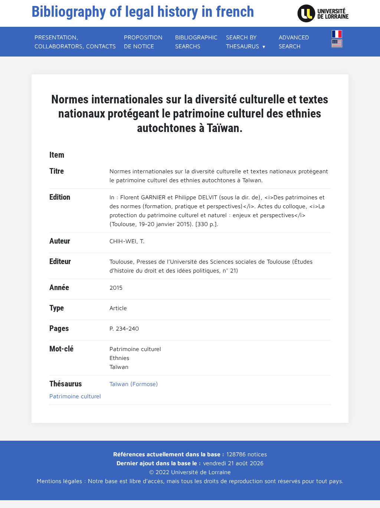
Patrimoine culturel (75, 396)
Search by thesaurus (242, 41)
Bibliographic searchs (196, 41)
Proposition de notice (143, 41)
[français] (337, 34)
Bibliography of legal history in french (143, 11)
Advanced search (294, 41)
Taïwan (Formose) (133, 383)
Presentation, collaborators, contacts (75, 41)
